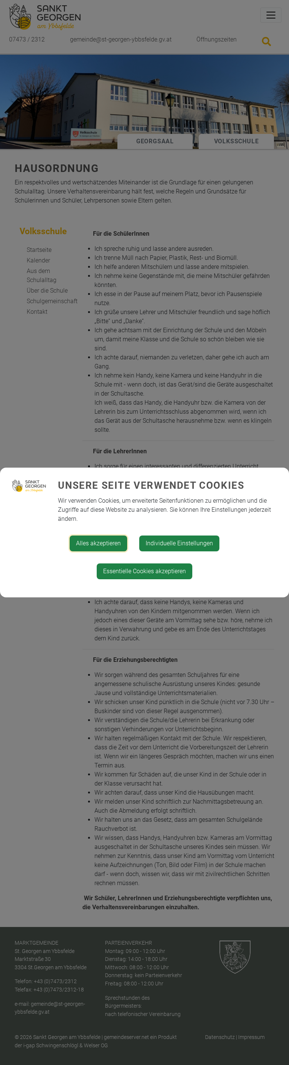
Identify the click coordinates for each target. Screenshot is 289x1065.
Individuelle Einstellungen (179, 543)
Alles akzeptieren (98, 543)
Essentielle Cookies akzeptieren (144, 571)
